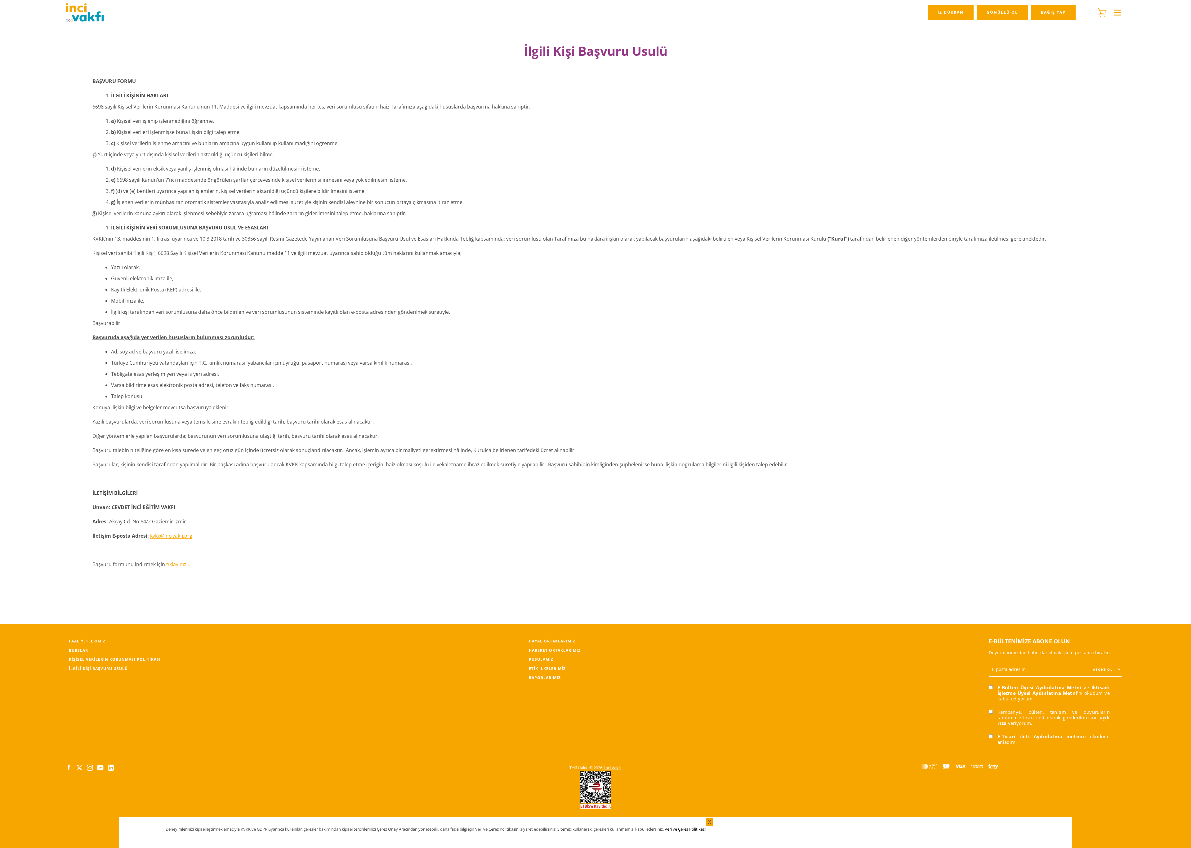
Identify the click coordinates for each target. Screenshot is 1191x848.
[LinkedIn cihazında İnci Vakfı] (111, 767)
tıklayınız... (178, 564)
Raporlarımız (545, 677)
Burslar (78, 650)
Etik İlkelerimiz (547, 668)
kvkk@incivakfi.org (171, 535)
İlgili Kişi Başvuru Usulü (98, 668)
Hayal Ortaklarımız (552, 641)
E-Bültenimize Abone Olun (1029, 641)
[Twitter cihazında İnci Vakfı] (79, 767)
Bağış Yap (1053, 12)
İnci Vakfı (612, 767)
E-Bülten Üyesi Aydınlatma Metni (1039, 687)
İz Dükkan (951, 12)
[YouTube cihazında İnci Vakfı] (100, 767)
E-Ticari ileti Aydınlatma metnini (1041, 736)
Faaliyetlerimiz (87, 641)
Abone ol (1103, 669)
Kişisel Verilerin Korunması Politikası (115, 659)
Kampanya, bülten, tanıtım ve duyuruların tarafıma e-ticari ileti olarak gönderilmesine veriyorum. (1053, 717)
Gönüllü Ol (1002, 12)
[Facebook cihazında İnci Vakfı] (69, 767)
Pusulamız (541, 659)
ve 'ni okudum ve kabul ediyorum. (1053, 693)
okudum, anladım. (1053, 739)
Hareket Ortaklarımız (555, 650)
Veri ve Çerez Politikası (685, 829)
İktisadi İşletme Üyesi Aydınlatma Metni (1053, 690)
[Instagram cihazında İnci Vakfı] (90, 767)
